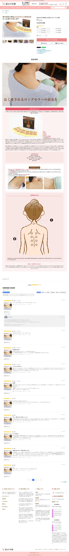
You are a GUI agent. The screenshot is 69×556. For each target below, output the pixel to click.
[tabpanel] (18, 27)
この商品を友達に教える (41, 51)
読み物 (23, 7)
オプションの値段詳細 (41, 49)
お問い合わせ (33, 7)
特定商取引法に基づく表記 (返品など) (44, 50)
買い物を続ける (40, 53)
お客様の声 (18, 7)
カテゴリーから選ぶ (5, 7)
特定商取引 (56, 549)
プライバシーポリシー (63, 549)
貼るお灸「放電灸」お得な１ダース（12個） (23, 304)
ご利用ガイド (39, 7)
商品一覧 (12, 7)
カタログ (44, 7)
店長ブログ (27, 7)
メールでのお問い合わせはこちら (58, 492)
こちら (9, 493)
